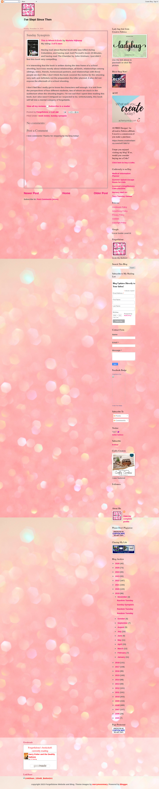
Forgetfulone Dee (116, 374)
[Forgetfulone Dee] (118, 403)
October (122, 619)
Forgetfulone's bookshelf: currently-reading (40, 749)
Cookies (115, 219)
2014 (117, 679)
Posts (118, 416)
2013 (117, 684)
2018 (117, 662)
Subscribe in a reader (59, 106)
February (122, 653)
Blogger (123, 784)
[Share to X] (73, 112)
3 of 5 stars (56, 43)
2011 (117, 692)
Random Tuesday (125, 600)
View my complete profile (127, 519)
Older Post (101, 193)
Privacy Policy (118, 215)
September (123, 623)
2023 (117, 576)
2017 (117, 667)
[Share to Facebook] (76, 112)
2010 (117, 696)
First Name (116, 299)
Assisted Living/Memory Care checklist (123, 187)
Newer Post (31, 193)
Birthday (115, 312)
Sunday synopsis (59, 116)
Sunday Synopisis (125, 605)
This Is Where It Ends (51, 40)
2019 (117, 593)
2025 (117, 568)
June (120, 636)
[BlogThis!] (71, 112)
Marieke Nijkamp (74, 40)
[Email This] (69, 112)
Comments (120, 420)
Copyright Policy (119, 223)
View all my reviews (36, 106)
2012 (117, 688)
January (122, 657)
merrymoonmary (100, 784)
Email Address (118, 293)
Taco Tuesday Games (122, 196)
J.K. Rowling (33, 759)
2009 (117, 701)
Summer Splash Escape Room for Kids (123, 181)
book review (44, 116)
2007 (117, 709)
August (121, 627)
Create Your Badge (117, 405)
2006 (117, 714)
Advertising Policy (120, 211)
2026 (117, 563)
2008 (117, 705)
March (121, 648)
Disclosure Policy (119, 207)
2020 (117, 589)
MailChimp (127, 315)
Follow (115, 445)
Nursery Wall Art (119, 192)
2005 (117, 718)
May (120, 640)
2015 (117, 675)
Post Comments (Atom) (47, 199)
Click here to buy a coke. (123, 162)
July (120, 631)
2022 (117, 580)
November (123, 597)
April (120, 644)
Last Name (116, 306)
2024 (117, 572)
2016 (117, 671)
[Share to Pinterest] (78, 112)
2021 (117, 585)
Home (66, 193)
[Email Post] (64, 112)
